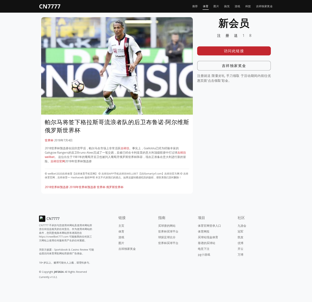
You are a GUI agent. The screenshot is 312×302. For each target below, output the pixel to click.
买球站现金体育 (208, 237)
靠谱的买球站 (206, 243)
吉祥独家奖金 (264, 6)
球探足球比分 (167, 237)
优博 (240, 243)
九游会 (242, 226)
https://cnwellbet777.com (53, 236)
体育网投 (203, 231)
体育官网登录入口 (209, 226)
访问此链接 (234, 50)
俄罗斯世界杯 (115, 187)
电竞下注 (203, 249)
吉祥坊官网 (58, 161)
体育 (206, 6)
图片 (216, 6)
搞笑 (227, 6)
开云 (240, 249)
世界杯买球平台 (168, 231)
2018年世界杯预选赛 (82, 187)
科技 (248, 6)
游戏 (237, 6)
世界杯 (49, 140)
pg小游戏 (204, 255)
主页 (121, 226)
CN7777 (49, 6)
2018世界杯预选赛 (57, 187)
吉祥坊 (125, 148)
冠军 (240, 231)
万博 (240, 255)
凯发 (240, 237)
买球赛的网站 (167, 226)
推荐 (195, 6)
